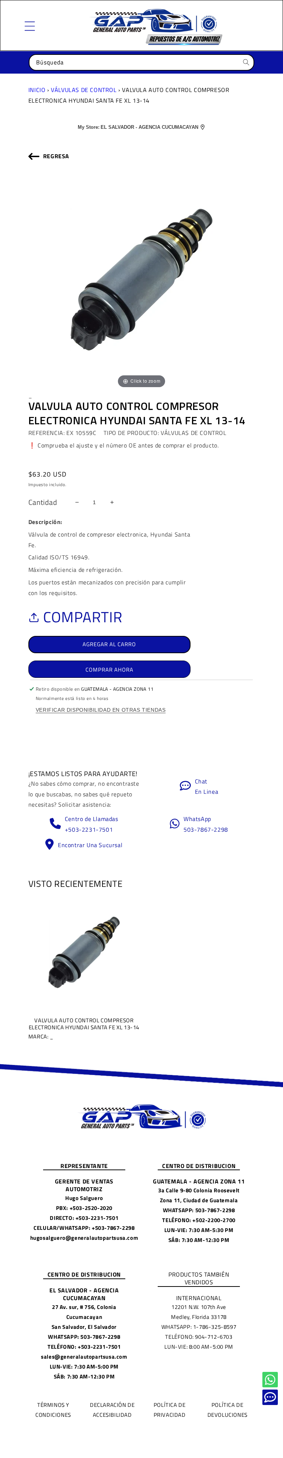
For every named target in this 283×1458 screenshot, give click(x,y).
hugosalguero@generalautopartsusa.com (84, 1238)
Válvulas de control (83, 89)
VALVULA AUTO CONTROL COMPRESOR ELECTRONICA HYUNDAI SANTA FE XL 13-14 (83, 1028)
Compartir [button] (82, 617)
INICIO (37, 89)
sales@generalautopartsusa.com (84, 1356)
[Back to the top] (270, 1379)
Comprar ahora (109, 669)
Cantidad (42, 502)
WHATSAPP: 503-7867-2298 (199, 1210)
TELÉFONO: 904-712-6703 (198, 1337)
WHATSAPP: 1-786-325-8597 (198, 1327)
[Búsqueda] (246, 62)
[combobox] (141, 62)
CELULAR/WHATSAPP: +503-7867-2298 (84, 1228)
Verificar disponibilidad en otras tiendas (101, 710)
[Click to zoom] (141, 279)
